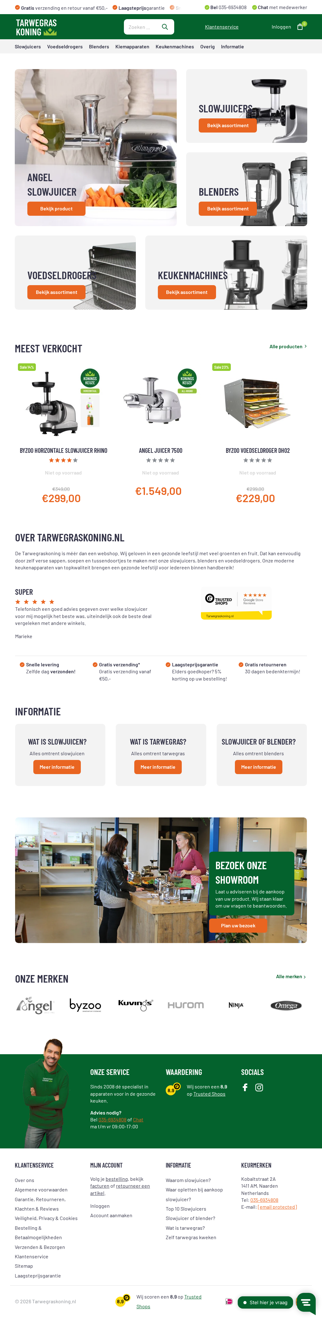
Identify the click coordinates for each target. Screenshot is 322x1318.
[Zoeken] (164, 27)
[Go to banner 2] (246, 106)
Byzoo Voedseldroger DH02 (258, 450)
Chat (138, 1119)
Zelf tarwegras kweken (191, 1237)
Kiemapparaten (132, 46)
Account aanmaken (111, 1215)
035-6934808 (232, 7)
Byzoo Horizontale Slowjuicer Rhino (63, 450)
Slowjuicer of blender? (190, 1218)
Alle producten (286, 346)
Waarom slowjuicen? (188, 1180)
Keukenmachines (175, 46)
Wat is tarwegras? (185, 1228)
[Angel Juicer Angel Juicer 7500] (160, 403)
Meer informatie (57, 767)
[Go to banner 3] (246, 189)
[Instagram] (259, 1088)
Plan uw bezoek (238, 925)
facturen (99, 1186)
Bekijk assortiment (228, 125)
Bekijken (93, 500)
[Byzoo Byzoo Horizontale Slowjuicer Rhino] (63, 403)
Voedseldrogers (65, 46)
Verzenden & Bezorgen (40, 1247)
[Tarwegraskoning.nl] (54, 26)
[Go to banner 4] (75, 273)
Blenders (99, 46)
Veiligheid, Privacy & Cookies (46, 1218)
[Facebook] (245, 1088)
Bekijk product (56, 208)
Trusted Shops (209, 1094)
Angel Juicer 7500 (160, 450)
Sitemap (24, 1266)
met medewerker (282, 7)
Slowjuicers (28, 46)
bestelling (117, 1179)
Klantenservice (222, 27)
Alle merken (289, 976)
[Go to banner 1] (96, 147)
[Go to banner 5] (226, 273)
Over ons (24, 1180)
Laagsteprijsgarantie (38, 1275)
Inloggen (100, 1206)
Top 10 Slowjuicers (186, 1209)
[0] (298, 26)
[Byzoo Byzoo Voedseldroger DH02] (258, 403)
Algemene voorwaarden (41, 1189)
